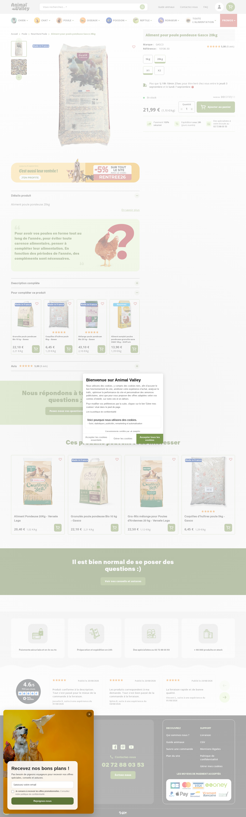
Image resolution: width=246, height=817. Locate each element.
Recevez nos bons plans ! (40, 768)
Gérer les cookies (123, 438)
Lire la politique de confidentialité (101, 412)
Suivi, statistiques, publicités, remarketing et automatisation (115, 423)
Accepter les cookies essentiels (96, 438)
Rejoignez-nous (42, 801)
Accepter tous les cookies (150, 438)
